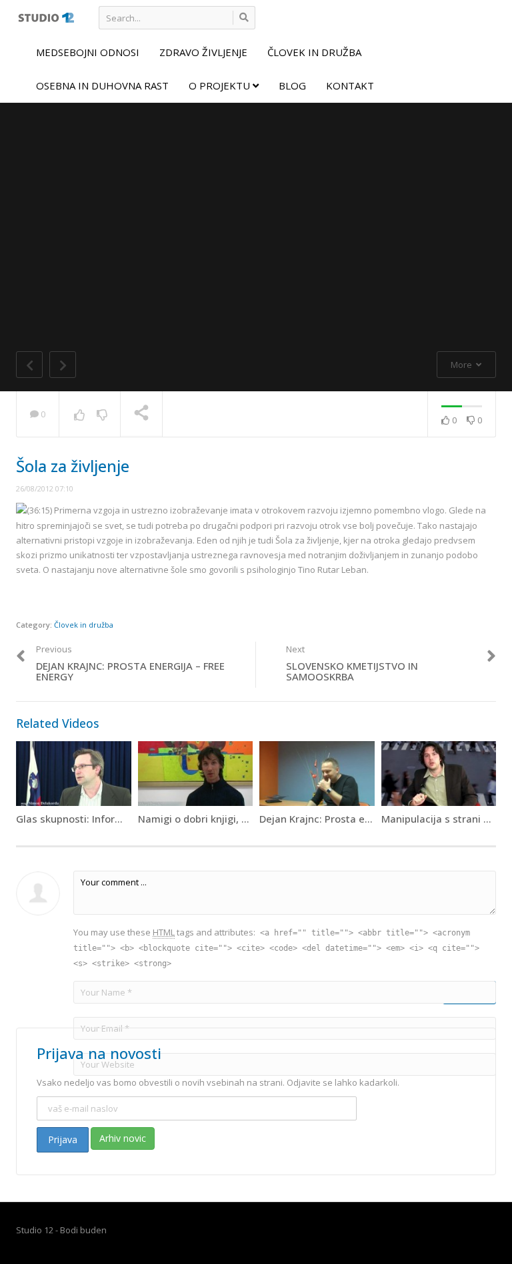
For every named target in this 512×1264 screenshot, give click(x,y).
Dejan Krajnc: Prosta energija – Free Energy (362, 818)
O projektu (221, 85)
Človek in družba (314, 52)
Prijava (62, 1139)
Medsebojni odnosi (87, 52)
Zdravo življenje (203, 52)
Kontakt (350, 85)
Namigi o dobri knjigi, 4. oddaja (211, 818)
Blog (292, 85)
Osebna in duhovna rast (102, 85)
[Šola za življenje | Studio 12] (45, 17)
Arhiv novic (122, 1138)
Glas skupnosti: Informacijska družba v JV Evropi (130, 818)
